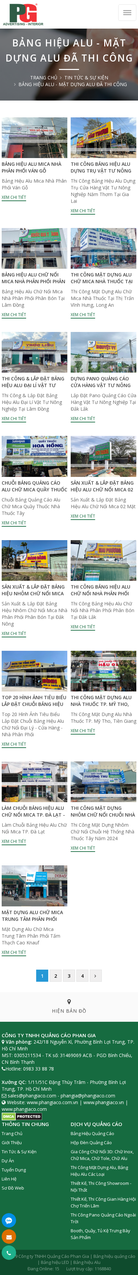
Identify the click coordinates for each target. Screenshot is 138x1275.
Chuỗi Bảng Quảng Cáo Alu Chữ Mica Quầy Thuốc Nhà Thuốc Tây (34, 489)
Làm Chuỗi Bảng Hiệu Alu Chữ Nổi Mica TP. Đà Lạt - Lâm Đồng (33, 815)
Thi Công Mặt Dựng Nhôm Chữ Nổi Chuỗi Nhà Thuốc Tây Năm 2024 (103, 815)
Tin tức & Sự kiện (86, 77)
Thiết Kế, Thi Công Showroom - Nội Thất (101, 1186)
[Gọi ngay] (9, 1252)
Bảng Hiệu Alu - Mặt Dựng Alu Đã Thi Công (72, 84)
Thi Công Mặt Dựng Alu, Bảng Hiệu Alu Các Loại (99, 1170)
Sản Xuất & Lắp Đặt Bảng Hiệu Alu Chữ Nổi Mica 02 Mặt (102, 489)
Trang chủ (43, 77)
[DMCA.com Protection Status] (22, 1116)
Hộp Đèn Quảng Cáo (91, 1142)
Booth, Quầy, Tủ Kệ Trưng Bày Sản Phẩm (100, 1234)
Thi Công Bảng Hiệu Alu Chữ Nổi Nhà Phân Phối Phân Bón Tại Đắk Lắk (100, 593)
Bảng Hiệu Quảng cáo (92, 1133)
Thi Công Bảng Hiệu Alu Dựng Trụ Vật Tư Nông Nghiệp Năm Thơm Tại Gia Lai (102, 174)
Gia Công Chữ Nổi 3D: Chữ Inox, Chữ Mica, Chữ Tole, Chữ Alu (102, 1155)
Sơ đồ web (13, 1188)
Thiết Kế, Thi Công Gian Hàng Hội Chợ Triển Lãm (103, 1202)
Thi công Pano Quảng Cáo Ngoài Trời (103, 1218)
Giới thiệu (12, 1142)
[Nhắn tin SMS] (9, 1236)
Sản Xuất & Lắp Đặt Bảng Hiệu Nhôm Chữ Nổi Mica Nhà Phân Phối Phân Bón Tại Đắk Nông (33, 597)
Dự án (8, 1161)
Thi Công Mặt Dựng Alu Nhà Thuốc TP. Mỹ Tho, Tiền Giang (101, 704)
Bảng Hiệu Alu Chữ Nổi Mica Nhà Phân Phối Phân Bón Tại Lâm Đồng (33, 281)
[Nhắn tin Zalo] (9, 1220)
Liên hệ (9, 1179)
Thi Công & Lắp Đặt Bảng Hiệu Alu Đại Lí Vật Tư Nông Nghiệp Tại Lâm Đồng (33, 388)
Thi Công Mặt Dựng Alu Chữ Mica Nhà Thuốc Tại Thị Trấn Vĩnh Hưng (102, 281)
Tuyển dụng (14, 1170)
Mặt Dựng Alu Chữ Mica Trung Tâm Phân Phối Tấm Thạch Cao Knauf (32, 919)
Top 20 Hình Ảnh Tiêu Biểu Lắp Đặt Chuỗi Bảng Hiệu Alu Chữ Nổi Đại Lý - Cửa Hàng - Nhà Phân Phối (34, 707)
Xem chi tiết (14, 197)
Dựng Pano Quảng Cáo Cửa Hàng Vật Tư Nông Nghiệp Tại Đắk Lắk (101, 385)
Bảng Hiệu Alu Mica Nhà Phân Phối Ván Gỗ (31, 167)
